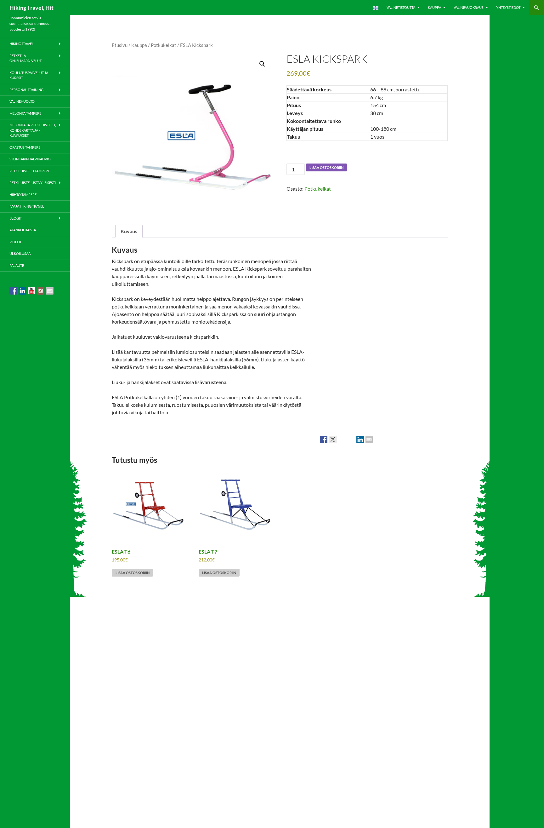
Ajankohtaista (22, 230)
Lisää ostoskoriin (326, 167)
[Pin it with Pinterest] (351, 439)
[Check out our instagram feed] (40, 291)
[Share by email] (369, 439)
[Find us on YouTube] (31, 291)
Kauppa (434, 7)
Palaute (16, 265)
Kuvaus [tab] (129, 231)
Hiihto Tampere (23, 195)
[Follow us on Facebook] (13, 291)
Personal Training (26, 90)
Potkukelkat (163, 45)
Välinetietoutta (401, 7)
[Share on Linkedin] (360, 439)
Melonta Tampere (25, 113)
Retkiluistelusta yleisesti (32, 183)
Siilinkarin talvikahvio (30, 159)
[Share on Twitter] (333, 439)
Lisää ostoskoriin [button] (133, 573)
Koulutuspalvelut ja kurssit (28, 75)
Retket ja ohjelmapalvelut (25, 58)
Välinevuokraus (469, 7)
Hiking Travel (21, 44)
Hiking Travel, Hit (31, 7)
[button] (262, 64)
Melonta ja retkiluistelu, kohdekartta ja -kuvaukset (32, 130)
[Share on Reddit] (342, 439)
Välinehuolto (22, 101)
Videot (15, 242)
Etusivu (120, 45)
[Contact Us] (50, 291)
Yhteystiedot (508, 7)
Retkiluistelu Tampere (29, 171)
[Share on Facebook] (323, 439)
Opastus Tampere (24, 147)
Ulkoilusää (20, 253)
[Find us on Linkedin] (22, 291)
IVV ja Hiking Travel (26, 206)
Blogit (15, 218)
